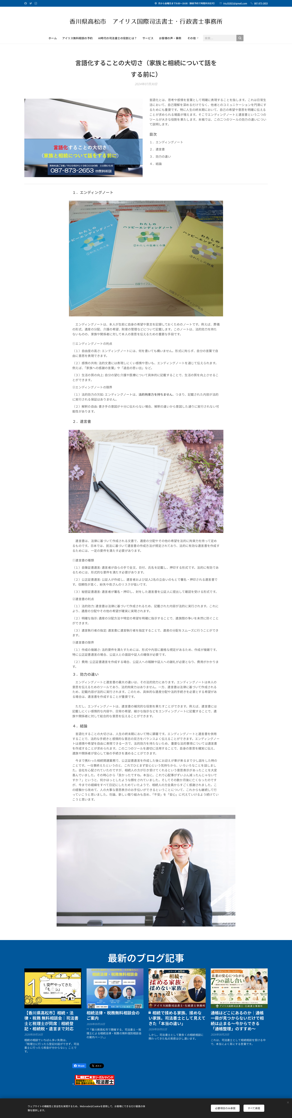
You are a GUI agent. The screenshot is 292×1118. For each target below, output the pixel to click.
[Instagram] (36, 3)
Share (81, 1065)
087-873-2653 (261, 3)
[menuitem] (53, 38)
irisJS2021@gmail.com (235, 3)
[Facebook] (25, 3)
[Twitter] (31, 3)
